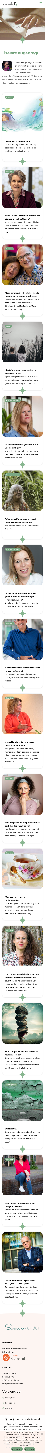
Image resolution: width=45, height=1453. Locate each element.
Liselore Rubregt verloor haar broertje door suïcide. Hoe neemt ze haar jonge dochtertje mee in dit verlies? (22, 146)
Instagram (10, 1397)
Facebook (9, 1403)
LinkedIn (8, 1408)
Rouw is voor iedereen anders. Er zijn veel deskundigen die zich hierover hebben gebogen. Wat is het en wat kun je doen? (22, 1135)
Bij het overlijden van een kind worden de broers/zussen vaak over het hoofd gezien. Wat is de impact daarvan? (21, 377)
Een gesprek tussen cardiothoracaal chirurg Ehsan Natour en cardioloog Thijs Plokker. (22, 674)
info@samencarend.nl (12, 1383)
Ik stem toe (17, 1449)
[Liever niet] (42, 1434)
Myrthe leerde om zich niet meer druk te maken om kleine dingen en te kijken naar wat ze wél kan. (22, 451)
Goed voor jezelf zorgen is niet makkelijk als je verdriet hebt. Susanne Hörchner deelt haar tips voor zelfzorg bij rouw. (22, 829)
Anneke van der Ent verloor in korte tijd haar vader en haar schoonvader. (21, 600)
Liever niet (29, 1449)
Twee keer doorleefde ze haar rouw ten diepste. (22, 524)
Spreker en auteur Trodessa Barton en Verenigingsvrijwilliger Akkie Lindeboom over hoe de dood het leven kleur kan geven (21, 1211)
